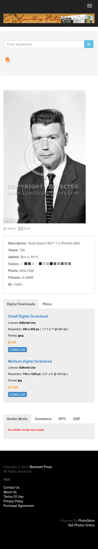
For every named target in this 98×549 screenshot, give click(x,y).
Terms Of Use (13, 496)
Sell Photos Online (81, 525)
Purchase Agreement (18, 505)
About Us (10, 492)
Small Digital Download (28, 316)
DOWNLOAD (17, 349)
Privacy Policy (13, 501)
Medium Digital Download (30, 361)
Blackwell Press (41, 466)
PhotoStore (86, 520)
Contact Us (11, 487)
